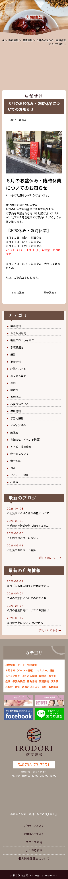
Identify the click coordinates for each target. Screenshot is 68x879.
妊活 (13, 354)
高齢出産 (15, 397)
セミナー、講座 (19, 475)
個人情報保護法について (34, 858)
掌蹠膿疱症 (17, 347)
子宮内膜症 (17, 418)
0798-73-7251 (36, 764)
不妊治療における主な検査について (28, 513)
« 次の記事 (17, 292)
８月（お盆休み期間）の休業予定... (28, 585)
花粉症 (14, 482)
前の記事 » (50, 292)
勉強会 (14, 432)
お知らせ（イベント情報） (26, 439)
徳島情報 (15, 411)
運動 (13, 382)
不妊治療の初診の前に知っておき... (28, 525)
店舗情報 (27, 40)
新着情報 (13, 40)
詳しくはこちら (49, 557)
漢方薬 (55, 681)
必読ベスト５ (18, 368)
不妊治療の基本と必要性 (21, 550)
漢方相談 (15, 460)
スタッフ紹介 (34, 842)
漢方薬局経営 (18, 333)
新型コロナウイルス (22, 340)
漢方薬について (19, 453)
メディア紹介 (18, 425)
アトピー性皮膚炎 (21, 446)
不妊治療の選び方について (23, 537)
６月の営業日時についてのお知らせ (28, 610)
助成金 (14, 389)
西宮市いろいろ (19, 404)
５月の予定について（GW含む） (26, 622)
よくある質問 (18, 375)
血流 (13, 468)
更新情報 (15, 361)
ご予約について (34, 826)
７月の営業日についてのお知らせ (27, 598)
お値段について (34, 834)
